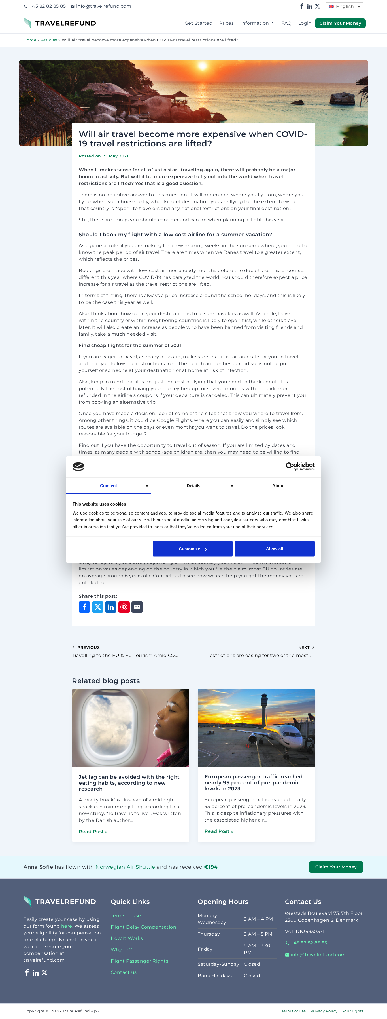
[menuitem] (344, 6)
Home (30, 40)
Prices (226, 23)
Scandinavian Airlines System (115, 874)
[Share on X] (97, 607)
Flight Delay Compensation (144, 927)
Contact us (124, 972)
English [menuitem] (345, 6)
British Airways (102, 874)
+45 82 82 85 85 (47, 6)
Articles (49, 40)
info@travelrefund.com (103, 6)
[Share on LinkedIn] (110, 607)
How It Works (127, 938)
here (66, 926)
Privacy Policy (324, 1011)
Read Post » (93, 831)
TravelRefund (39, 20)
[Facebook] (302, 6)
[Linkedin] (310, 6)
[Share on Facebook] (84, 607)
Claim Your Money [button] (340, 23)
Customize (189, 548)
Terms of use (126, 915)
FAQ (287, 23)
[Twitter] (317, 6)
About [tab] (278, 485)
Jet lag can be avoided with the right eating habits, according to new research (129, 783)
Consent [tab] (108, 485)
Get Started (199, 23)
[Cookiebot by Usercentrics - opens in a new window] (290, 466)
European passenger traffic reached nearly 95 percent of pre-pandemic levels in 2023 (254, 783)
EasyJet (97, 874)
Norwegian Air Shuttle (106, 867)
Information (255, 23)
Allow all (274, 548)
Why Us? (121, 949)
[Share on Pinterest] (124, 607)
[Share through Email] (137, 607)
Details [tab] (194, 485)
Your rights (353, 1011)
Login (305, 23)
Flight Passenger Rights (140, 961)
